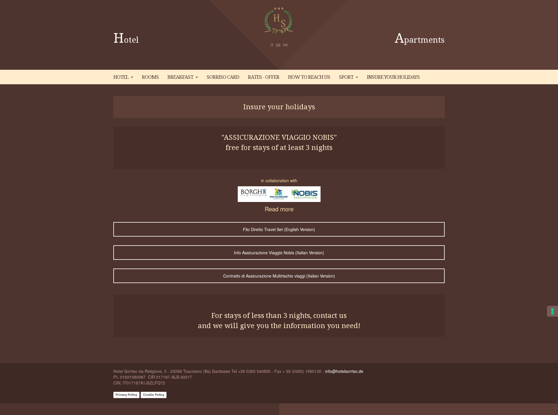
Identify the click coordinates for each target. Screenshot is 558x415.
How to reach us (309, 77)
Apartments (420, 40)
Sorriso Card (223, 77)
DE (278, 44)
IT (272, 44)
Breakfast (180, 77)
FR (285, 44)
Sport (346, 77)
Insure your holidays (393, 77)
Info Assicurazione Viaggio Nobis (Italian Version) (279, 252)
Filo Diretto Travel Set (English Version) (279, 229)
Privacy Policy (126, 395)
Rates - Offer (263, 77)
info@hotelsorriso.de (344, 371)
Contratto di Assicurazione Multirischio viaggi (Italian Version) (279, 276)
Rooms (150, 77)
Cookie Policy (153, 395)
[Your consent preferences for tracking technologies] (552, 311)
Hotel (126, 40)
